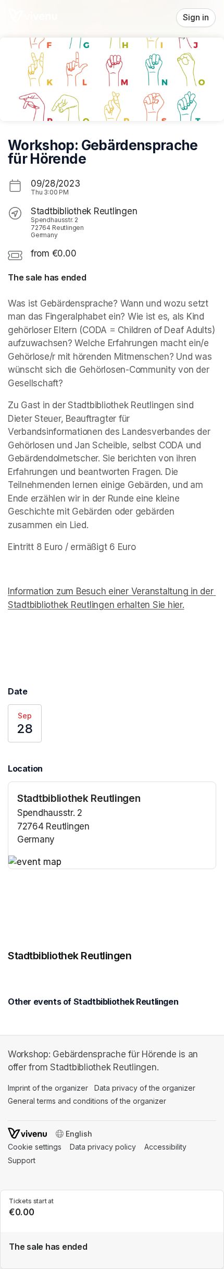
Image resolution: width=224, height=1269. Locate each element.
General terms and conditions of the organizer (87, 1100)
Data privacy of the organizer (144, 1087)
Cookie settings (34, 1146)
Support (21, 1160)
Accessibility (165, 1146)
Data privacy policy (103, 1146)
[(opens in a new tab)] (112, 862)
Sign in (196, 17)
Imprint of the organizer (48, 1087)
